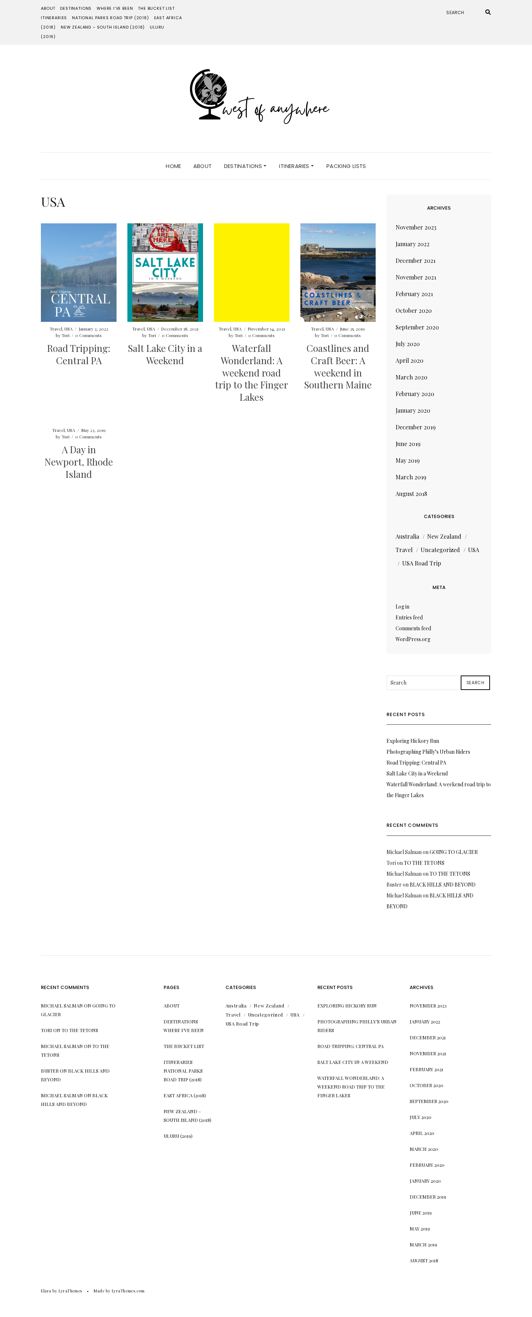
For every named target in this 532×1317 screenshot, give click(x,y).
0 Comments (88, 335)
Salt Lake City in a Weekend (165, 354)
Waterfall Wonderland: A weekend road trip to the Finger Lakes (251, 372)
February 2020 (415, 393)
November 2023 (416, 227)
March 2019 (411, 477)
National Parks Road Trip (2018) (110, 18)
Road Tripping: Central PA (78, 354)
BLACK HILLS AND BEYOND (443, 884)
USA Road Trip (421, 563)
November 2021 (416, 277)
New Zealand (444, 536)
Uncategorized (440, 550)
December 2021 (415, 260)
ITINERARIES (54, 18)
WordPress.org (413, 639)
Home (173, 166)
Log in (402, 606)
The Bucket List (156, 8)
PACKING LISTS (346, 166)
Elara (46, 1290)
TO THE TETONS (424, 862)
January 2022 (413, 244)
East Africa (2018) (185, 1095)
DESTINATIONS (76, 8)
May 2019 (408, 460)
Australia (407, 536)
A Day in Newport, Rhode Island (79, 461)
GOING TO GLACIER (454, 852)
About (48, 8)
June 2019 (408, 443)
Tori (65, 335)
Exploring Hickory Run (413, 740)
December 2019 (416, 427)
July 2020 (408, 344)
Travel (56, 329)
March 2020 (411, 377)
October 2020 (414, 310)
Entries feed (409, 617)
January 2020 (413, 410)
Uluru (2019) (178, 1136)
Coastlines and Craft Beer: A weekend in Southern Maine (338, 366)
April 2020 (409, 360)
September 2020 (417, 327)
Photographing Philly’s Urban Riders (428, 751)
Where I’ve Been (115, 8)
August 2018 (411, 493)
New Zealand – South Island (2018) (103, 27)
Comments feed (413, 628)
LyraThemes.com (128, 1290)
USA (68, 329)
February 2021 (414, 294)
